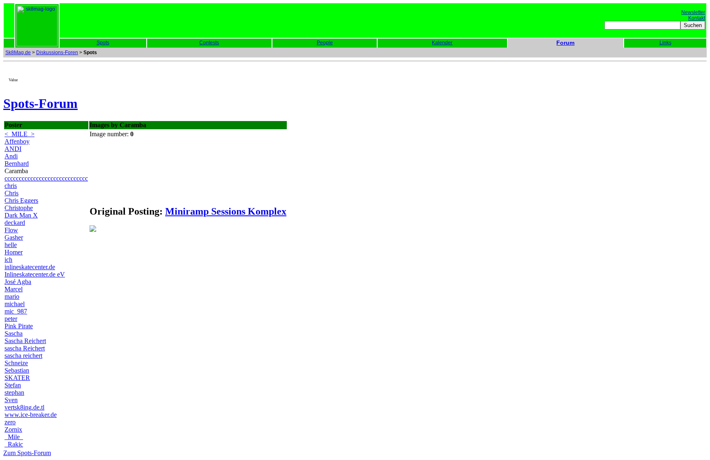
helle (11, 244)
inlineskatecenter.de (30, 266)
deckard (15, 222)
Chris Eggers (21, 200)
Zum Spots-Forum (27, 452)
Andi (11, 156)
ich (8, 259)
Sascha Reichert (25, 340)
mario (12, 296)
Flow (11, 230)
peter (11, 318)
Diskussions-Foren (57, 52)
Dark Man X (21, 215)
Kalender (442, 43)
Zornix (13, 429)
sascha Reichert (25, 348)
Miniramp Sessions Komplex (225, 211)
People (325, 43)
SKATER (17, 377)
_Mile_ (14, 436)
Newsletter (693, 12)
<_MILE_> (20, 133)
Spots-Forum (40, 103)
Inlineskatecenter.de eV (35, 274)
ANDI (13, 148)
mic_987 (16, 311)
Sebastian (17, 370)
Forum (565, 42)
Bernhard (17, 163)
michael (15, 303)
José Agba (18, 281)
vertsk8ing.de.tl (24, 407)
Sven (11, 399)
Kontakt (696, 18)
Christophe (19, 207)
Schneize (16, 362)
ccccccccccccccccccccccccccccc (46, 178)
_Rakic (14, 444)
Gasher (14, 237)
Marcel (14, 289)
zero (10, 422)
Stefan (13, 385)
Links (665, 43)
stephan (14, 392)
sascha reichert (23, 355)
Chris (11, 193)
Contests (209, 43)
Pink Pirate (19, 326)
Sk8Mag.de (18, 52)
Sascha (14, 333)
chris (11, 185)
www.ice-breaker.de (31, 414)
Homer (14, 252)
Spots (103, 43)
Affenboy (17, 141)
